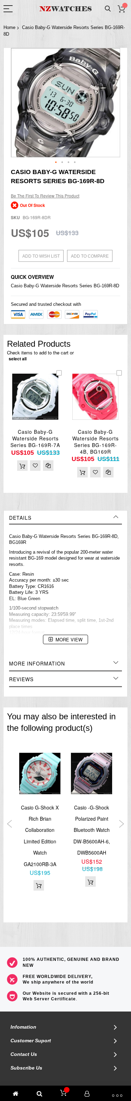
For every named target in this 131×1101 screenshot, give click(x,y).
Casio (16, 285)
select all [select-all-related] (18, 358)
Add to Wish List (41, 256)
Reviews (21, 679)
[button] (56, 162)
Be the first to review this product (45, 196)
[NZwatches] (65, 8)
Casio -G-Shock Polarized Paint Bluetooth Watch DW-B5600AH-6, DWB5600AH (91, 830)
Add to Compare (90, 256)
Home (9, 27)
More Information (37, 663)
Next (121, 824)
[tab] (65, 518)
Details (20, 517)
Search (108, 9)
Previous (9, 824)
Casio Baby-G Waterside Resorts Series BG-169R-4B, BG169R (95, 441)
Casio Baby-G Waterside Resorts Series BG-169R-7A (35, 438)
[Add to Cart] (22, 465)
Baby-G (31, 285)
